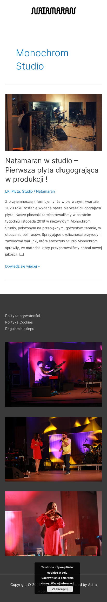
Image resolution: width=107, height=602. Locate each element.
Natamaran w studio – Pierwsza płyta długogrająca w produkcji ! (51, 169)
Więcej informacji (62, 583)
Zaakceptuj (60, 589)
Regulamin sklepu (19, 329)
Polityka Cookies (19, 322)
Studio (27, 191)
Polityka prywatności (22, 316)
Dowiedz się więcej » (22, 265)
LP (7, 191)
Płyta (15, 191)
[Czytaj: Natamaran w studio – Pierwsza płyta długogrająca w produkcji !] (53, 122)
